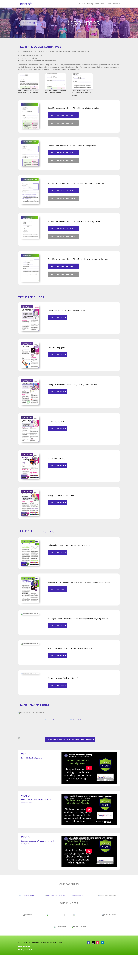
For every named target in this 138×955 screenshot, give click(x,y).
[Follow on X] (93, 942)
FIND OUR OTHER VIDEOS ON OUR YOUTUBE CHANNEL (70, 739)
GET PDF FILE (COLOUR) (63, 153)
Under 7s (116, 4)
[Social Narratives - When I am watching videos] (55, 88)
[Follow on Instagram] (97, 942)
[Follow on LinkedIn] (102, 942)
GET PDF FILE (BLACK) (62, 161)
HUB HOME (28, 23)
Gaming (90, 4)
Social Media (99, 4)
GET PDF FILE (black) (62, 123)
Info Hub (81, 4)
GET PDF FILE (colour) (63, 115)
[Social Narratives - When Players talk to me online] (28, 88)
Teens (109, 4)
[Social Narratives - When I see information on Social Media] (82, 88)
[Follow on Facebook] (88, 942)
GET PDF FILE (57, 318)
